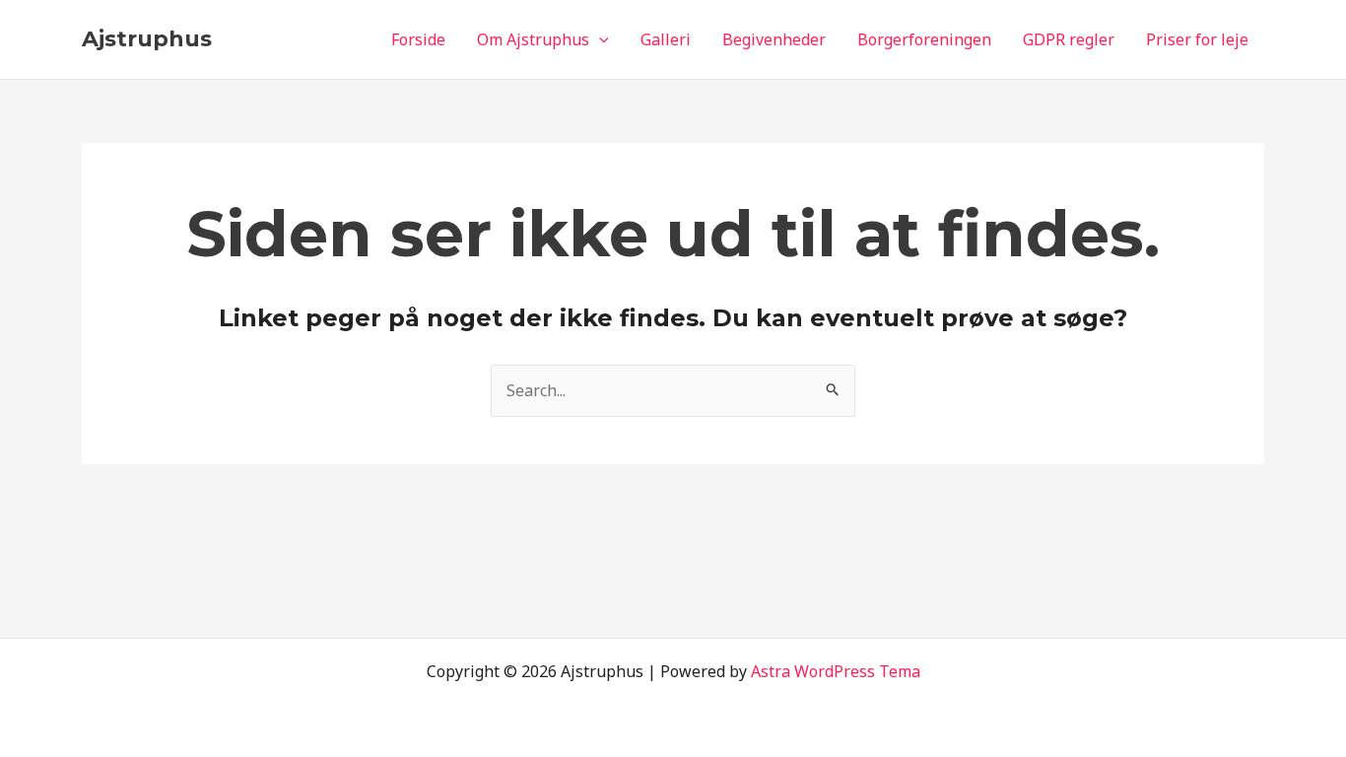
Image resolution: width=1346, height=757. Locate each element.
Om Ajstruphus (533, 39)
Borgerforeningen (924, 39)
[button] (599, 39)
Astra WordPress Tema (835, 671)
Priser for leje (1197, 39)
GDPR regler (1068, 39)
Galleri (665, 39)
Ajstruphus (147, 39)
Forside (418, 39)
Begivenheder (774, 39)
